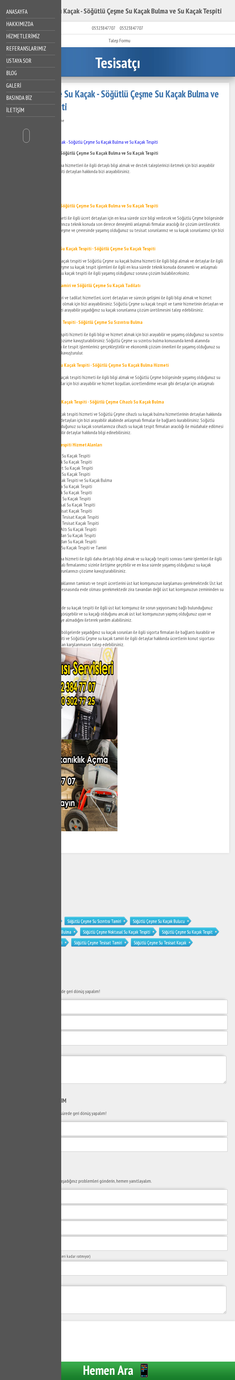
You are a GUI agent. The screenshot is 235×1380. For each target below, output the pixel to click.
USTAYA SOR (19, 60)
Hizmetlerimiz (23, 36)
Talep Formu (119, 40)
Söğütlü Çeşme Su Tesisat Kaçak (160, 943)
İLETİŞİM (15, 110)
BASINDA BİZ (19, 97)
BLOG (11, 73)
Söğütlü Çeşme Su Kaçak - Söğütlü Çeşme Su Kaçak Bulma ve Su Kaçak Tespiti (90, 142)
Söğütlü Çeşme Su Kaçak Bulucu (159, 921)
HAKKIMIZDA (19, 24)
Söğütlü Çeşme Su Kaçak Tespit (187, 932)
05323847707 (103, 28)
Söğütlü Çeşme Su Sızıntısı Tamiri (94, 921)
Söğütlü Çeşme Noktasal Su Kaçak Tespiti (116, 932)
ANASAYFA (17, 11)
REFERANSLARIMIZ (26, 48)
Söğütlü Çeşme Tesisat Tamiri (98, 943)
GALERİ (13, 85)
